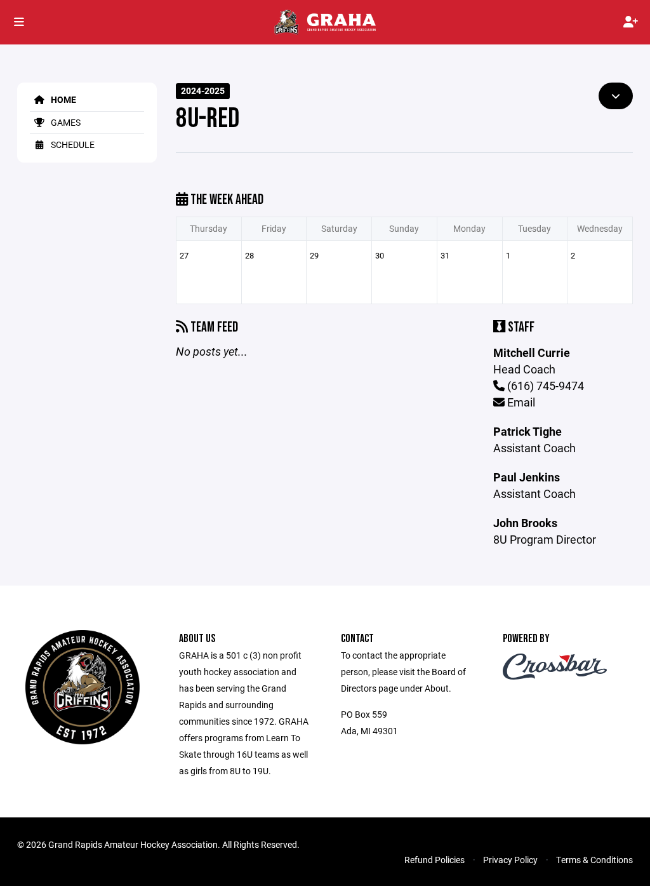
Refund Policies (434, 860)
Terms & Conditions (594, 860)
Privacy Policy (510, 860)
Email (520, 402)
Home (62, 99)
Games (65, 122)
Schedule (72, 144)
